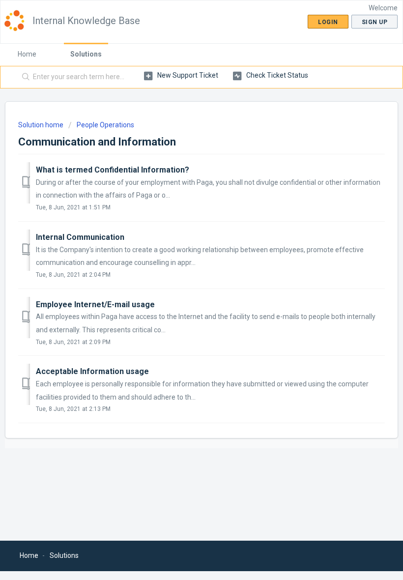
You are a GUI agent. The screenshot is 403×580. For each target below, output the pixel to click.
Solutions (86, 54)
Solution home (41, 125)
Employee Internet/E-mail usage (95, 304)
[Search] (24, 77)
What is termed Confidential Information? (112, 169)
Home (27, 54)
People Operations (105, 125)
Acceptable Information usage (92, 371)
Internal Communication (80, 237)
